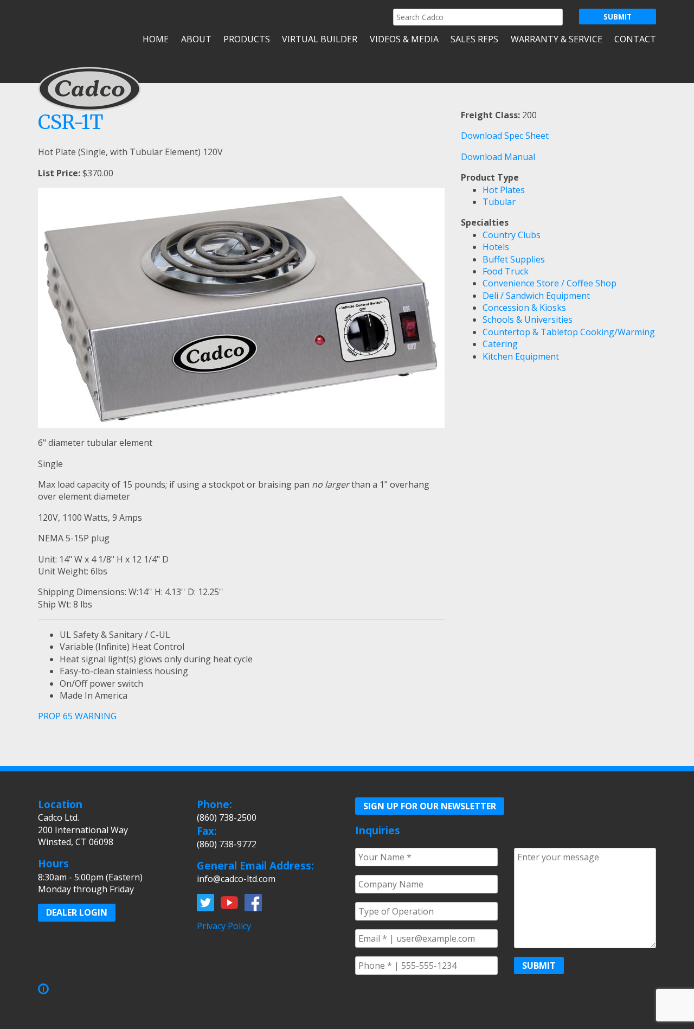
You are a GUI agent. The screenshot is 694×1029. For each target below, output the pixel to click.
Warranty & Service (556, 39)
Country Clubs (512, 235)
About (196, 39)
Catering (500, 344)
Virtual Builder (319, 39)
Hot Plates (504, 190)
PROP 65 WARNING (77, 716)
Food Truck (506, 271)
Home (156, 39)
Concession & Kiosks (524, 308)
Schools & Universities (528, 319)
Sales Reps (474, 39)
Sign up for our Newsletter (429, 806)
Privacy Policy (224, 926)
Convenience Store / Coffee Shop (549, 283)
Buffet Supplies (514, 259)
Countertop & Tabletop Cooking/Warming (569, 332)
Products (246, 39)
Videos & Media (404, 39)
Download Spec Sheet (505, 136)
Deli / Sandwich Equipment (536, 296)
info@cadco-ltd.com (236, 879)
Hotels (496, 247)
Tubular (499, 202)
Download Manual (498, 157)
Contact (635, 39)
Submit (539, 966)
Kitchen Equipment (521, 356)
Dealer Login (76, 912)
